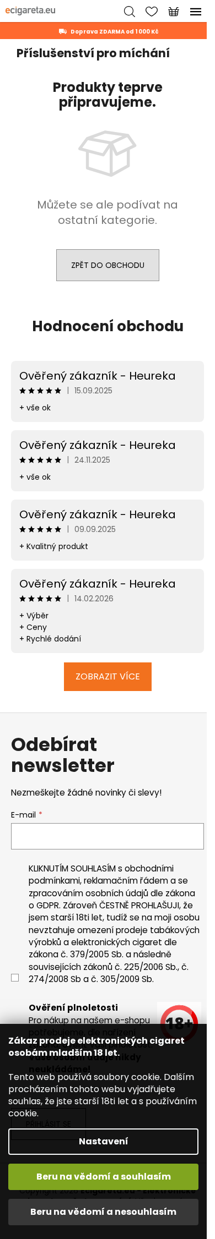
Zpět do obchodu (107, 265)
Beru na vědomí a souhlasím (103, 1176)
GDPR (47, 905)
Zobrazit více (108, 676)
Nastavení (103, 1141)
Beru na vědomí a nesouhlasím (103, 1211)
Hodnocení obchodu (108, 326)
